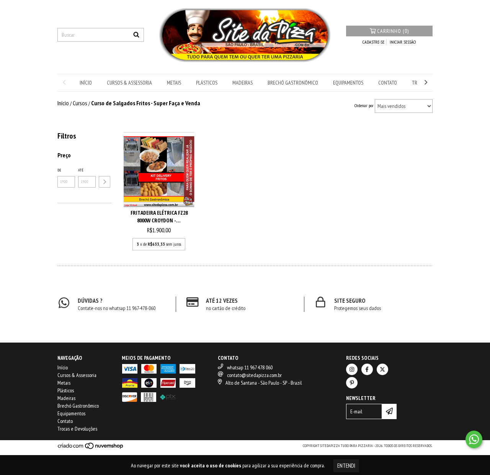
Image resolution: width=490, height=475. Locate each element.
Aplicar (104, 182)
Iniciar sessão (403, 42)
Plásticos (206, 82)
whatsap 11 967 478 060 (250, 367)
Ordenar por (364, 105)
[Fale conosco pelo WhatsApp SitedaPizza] (474, 439)
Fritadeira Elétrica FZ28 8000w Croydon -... (159, 216)
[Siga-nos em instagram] (352, 369)
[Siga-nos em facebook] (367, 369)
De (59, 170)
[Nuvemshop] (90, 448)
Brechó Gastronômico (293, 82)
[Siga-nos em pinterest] (352, 382)
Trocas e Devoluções (77, 428)
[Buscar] (136, 35)
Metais (174, 82)
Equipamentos (348, 82)
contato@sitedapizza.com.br (254, 375)
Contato (387, 82)
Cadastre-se (373, 42)
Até (80, 170)
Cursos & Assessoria (129, 82)
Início (86, 82)
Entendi (346, 465)
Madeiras (242, 82)
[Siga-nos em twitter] (382, 369)
